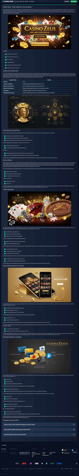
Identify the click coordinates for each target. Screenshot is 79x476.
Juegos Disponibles (10, 62)
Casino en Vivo (52, 452)
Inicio (33, 455)
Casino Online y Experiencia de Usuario (14, 65)
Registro (33, 452)
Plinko (51, 453)
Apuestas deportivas (36, 453)
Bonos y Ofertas (10, 59)
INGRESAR (67, 1)
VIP (32, 456)
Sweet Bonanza (45, 455)
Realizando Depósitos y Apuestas (13, 67)
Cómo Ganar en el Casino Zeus (12, 56)
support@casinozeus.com (24, 452)
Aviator (43, 453)
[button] (39, 424)
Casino (43, 452)
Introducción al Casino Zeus (12, 54)
